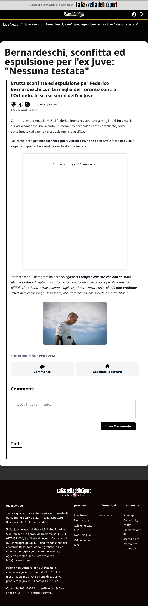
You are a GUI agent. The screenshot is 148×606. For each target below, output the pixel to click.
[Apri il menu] (5, 14)
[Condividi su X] (27, 104)
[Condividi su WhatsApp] (13, 104)
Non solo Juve (83, 535)
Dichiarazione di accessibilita (132, 534)
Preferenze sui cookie (130, 546)
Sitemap (128, 515)
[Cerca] (142, 14)
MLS (49, 120)
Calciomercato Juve (83, 528)
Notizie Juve (81, 520)
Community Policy (130, 522)
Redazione (105, 515)
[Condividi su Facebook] (20, 104)
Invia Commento (118, 426)
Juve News (10, 24)
